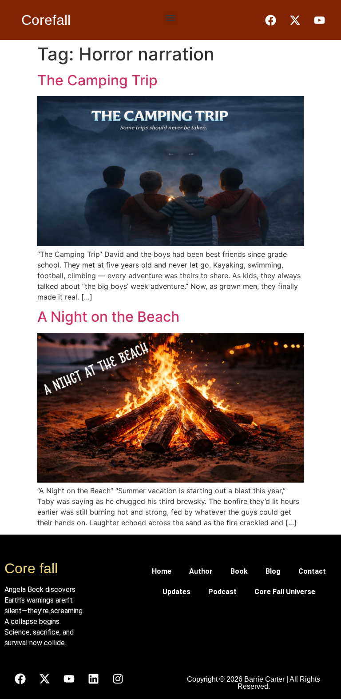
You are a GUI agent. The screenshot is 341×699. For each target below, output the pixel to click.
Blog (273, 571)
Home (161, 571)
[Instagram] (118, 679)
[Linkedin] (93, 679)
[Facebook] (20, 679)
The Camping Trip (97, 80)
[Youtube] (69, 679)
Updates (176, 591)
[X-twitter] (44, 679)
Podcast (222, 591)
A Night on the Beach (108, 316)
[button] (170, 18)
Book (239, 571)
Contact (312, 571)
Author (201, 571)
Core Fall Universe (284, 591)
